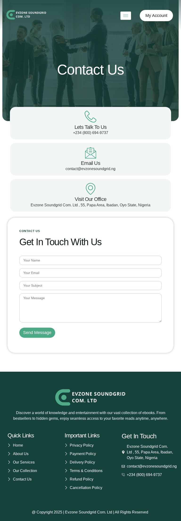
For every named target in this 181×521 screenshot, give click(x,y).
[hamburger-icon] (125, 16)
